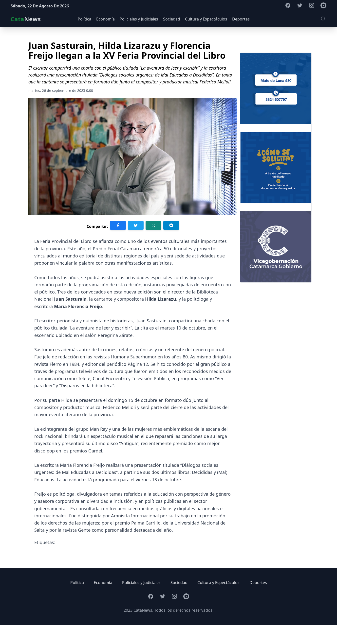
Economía (103, 582)
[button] (323, 19)
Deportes (258, 582)
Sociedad (178, 582)
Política (77, 582)
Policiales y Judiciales (141, 582)
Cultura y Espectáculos (218, 582)
